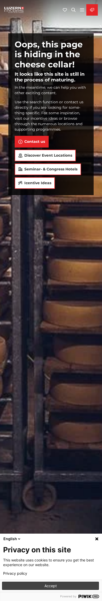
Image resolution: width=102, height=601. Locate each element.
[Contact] (92, 10)
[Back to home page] (14, 10)
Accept (50, 586)
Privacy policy (15, 573)
